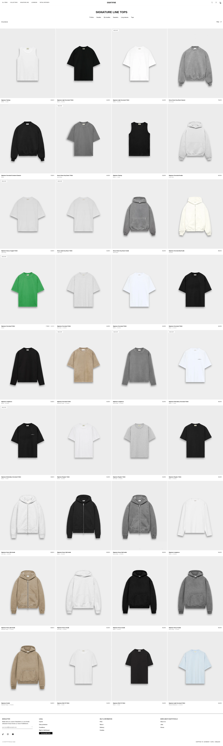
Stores (162, 727)
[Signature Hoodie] (27, 666)
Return (101, 724)
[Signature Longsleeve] (27, 364)
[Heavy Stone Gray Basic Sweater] (195, 63)
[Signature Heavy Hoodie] (83, 591)
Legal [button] (41, 719)
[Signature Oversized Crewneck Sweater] (27, 138)
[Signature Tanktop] (27, 63)
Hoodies (98, 17)
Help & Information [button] (106, 719)
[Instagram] (8, 734)
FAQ (101, 721)
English (217, 742)
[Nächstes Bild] (53, 63)
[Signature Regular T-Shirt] (83, 440)
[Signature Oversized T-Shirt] (83, 289)
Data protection (43, 724)
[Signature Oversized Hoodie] (195, 138)
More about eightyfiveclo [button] (169, 719)
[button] (5, 2)
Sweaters (115, 17)
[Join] (31, 727)
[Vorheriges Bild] (2, 63)
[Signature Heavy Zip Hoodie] (27, 515)
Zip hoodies (107, 17)
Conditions (42, 727)
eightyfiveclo (7, 742)
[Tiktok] (3, 734)
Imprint (41, 721)
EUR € (212, 742)
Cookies (102, 730)
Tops (132, 17)
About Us (163, 721)
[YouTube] (13, 734)
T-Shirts (91, 17)
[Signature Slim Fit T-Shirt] (83, 666)
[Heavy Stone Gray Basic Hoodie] (139, 214)
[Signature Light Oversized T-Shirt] (83, 63)
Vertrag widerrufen (45, 733)
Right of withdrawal (44, 730)
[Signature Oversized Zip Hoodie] (195, 214)
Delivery (102, 727)
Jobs (161, 724)
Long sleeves (124, 17)
